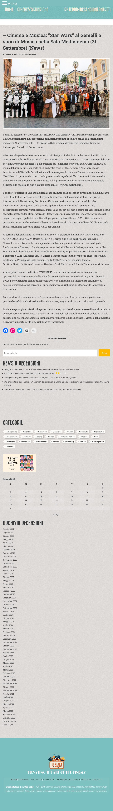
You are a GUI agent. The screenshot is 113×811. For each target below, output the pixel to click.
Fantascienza (12, 437)
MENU (12, 4)
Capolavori (42, 432)
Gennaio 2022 (9, 717)
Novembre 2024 (10, 601)
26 (41, 504)
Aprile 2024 (8, 625)
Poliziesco (10, 441)
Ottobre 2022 (8, 687)
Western (10, 446)
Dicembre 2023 (9, 638)
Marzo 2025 (8, 587)
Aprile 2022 (8, 707)
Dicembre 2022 (9, 680)
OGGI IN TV (86, 779)
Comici (70, 432)
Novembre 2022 (10, 683)
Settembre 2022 (10, 690)
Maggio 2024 (8, 621)
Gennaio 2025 (9, 594)
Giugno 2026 (8, 536)
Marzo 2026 (8, 546)
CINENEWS (25, 9)
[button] (5, 3)
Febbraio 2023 (9, 673)
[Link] (33, 330)
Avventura (27, 432)
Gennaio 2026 (9, 553)
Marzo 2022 (8, 711)
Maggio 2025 (8, 580)
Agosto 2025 (8, 570)
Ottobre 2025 (8, 563)
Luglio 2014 (8, 724)
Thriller (83, 441)
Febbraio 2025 (9, 590)
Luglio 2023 (8, 656)
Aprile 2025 (8, 584)
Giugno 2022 (8, 700)
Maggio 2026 (8, 539)
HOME (9, 9)
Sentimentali (41, 441)
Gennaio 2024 (9, 635)
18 (26, 500)
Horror (51, 437)
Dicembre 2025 (9, 556)
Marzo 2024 (8, 628)
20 (56, 500)
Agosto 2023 (8, 652)
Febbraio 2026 (9, 549)
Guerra (39, 437)
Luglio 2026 (8, 532)
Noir (96, 437)
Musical (84, 437)
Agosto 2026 (8, 529)
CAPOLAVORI (35, 779)
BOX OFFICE (74, 779)
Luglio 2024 (8, 615)
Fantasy (27, 437)
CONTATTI (104, 9)
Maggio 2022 (8, 704)
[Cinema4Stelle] (56, 12)
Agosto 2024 (8, 611)
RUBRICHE (40, 9)
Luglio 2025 (8, 573)
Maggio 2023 (8, 663)
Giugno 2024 (8, 618)
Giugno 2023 (8, 659)
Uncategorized (98, 441)
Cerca (104, 353)
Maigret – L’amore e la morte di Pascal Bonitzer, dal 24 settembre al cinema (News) (41, 369)
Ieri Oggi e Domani (67, 437)
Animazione (11, 432)
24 (11, 504)
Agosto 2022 (8, 694)
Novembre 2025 (10, 560)
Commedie (83, 432)
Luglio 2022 (8, 697)
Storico (56, 441)
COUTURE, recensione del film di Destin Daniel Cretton (29, 373)
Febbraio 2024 (9, 632)
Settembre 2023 (10, 649)
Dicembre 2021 (9, 721)
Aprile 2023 (8, 666)
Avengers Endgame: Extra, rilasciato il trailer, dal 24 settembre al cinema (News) (40, 377)
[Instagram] (12, 330)
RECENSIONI (89, 9)
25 (26, 504)
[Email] (26, 330)
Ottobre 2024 (8, 604)
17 (10, 500)
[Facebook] (5, 330)
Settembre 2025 (10, 566)
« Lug (55, 514)
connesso (18, 344)
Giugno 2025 (8, 577)
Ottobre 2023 (8, 645)
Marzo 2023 (8, 669)
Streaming (69, 441)
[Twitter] (19, 330)
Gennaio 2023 (9, 676)
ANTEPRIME (73, 9)
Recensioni (25, 441)
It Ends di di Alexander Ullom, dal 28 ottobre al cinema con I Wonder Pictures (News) (42, 389)
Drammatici (99, 432)
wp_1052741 (23, 54)
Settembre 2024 (10, 608)
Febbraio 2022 (9, 714)
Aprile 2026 (8, 542)
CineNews (32, 54)
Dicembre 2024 (9, 597)
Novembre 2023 (10, 642)
